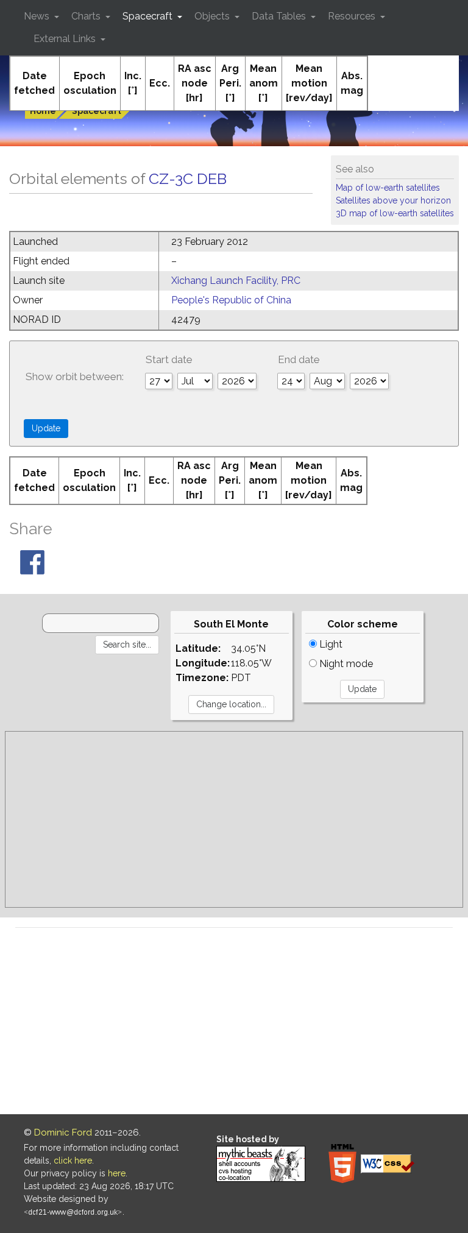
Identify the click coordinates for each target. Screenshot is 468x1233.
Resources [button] (353, 16)
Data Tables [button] (280, 16)
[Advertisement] (234, 819)
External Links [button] (66, 38)
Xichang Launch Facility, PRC (235, 280)
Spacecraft (96, 111)
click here (73, 1160)
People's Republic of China (231, 300)
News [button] (38, 16)
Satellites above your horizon (393, 200)
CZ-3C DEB (188, 178)
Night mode (345, 663)
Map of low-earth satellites (388, 188)
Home (43, 111)
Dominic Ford (63, 1132)
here (117, 1173)
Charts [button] (87, 16)
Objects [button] (213, 16)
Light (329, 644)
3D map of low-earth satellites (395, 213)
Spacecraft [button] (148, 16)
